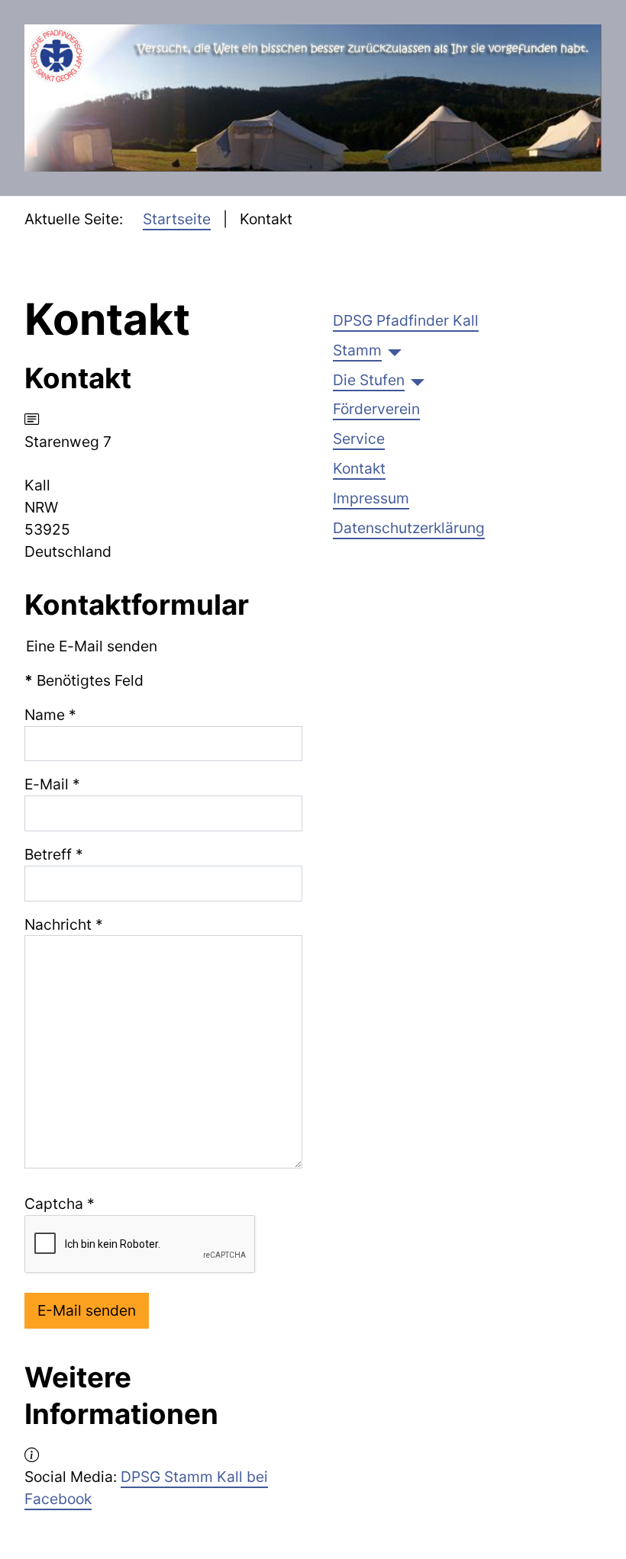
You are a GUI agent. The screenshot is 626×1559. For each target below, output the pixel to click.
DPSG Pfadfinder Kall (406, 320)
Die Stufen (369, 380)
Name (50, 715)
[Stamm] (395, 350)
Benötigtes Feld (84, 680)
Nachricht (63, 924)
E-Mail (52, 784)
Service (359, 438)
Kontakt (359, 468)
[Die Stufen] (418, 380)
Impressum (371, 498)
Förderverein (376, 409)
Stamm (357, 350)
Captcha (59, 1203)
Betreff (53, 854)
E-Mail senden (86, 1310)
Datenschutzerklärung (409, 528)
